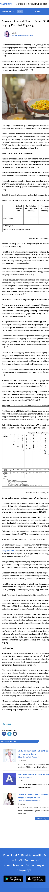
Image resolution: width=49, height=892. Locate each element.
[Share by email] (15, 734)
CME (37, 11)
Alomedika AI (8, 11)
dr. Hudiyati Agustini (30, 757)
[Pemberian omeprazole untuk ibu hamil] (9, 784)
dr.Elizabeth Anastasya (31, 801)
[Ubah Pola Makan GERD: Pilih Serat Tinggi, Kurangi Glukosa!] (9, 804)
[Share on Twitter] (9, 734)
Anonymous (27, 777)
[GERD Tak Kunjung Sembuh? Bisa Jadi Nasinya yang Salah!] (9, 761)
